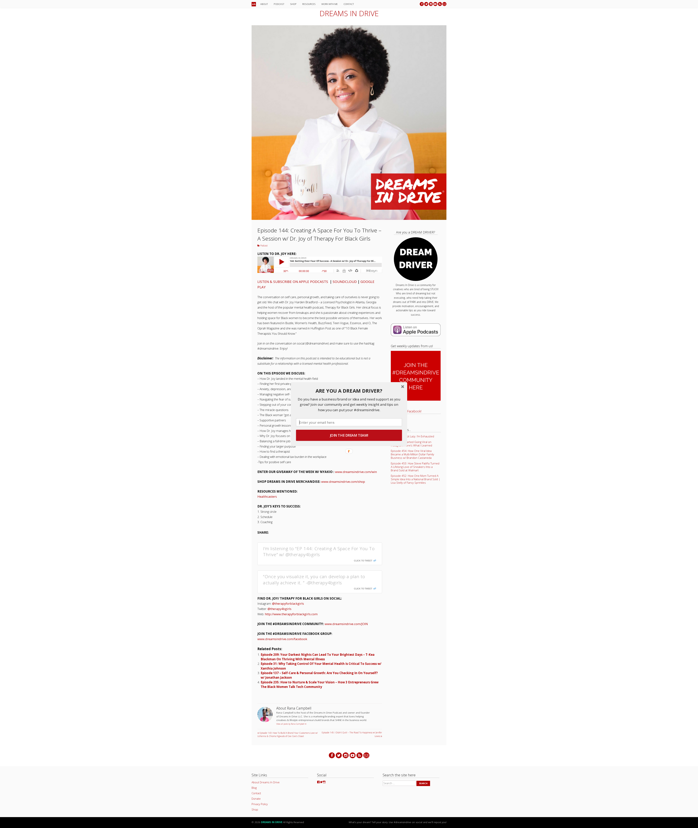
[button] (349, 390)
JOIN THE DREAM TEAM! (349, 435)
